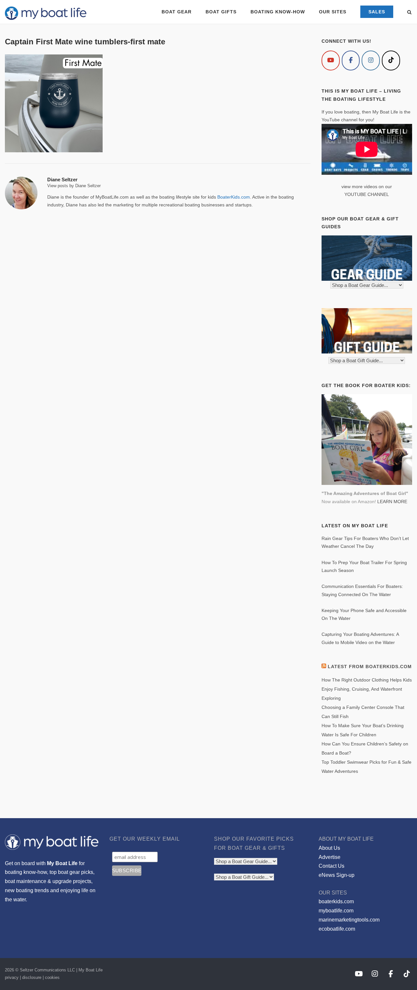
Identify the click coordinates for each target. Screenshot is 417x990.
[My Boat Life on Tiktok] (391, 60)
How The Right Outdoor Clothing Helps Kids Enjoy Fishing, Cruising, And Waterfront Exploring (367, 689)
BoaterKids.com (233, 197)
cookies (52, 977)
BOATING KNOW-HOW (278, 11)
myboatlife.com (336, 910)
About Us (329, 848)
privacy (12, 977)
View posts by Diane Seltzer (74, 185)
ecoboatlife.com (337, 929)
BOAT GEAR (177, 11)
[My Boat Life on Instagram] (371, 60)
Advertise (329, 857)
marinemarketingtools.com (349, 919)
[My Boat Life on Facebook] (351, 60)
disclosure (31, 977)
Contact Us (331, 866)
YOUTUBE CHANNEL (366, 194)
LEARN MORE (392, 501)
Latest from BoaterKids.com (370, 666)
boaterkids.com (336, 901)
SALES (376, 11)
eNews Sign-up (336, 875)
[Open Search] (409, 12)
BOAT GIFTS (221, 11)
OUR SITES (332, 11)
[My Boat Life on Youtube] (331, 60)
